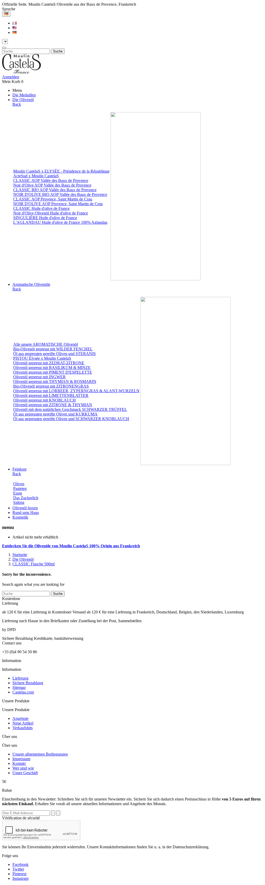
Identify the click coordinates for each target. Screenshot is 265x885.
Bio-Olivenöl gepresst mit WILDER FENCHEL (53, 349)
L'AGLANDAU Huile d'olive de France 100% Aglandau (60, 222)
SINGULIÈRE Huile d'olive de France (45, 218)
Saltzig (18, 502)
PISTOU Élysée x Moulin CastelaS (42, 358)
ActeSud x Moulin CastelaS (36, 176)
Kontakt (19, 763)
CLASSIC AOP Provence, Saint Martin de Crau (52, 199)
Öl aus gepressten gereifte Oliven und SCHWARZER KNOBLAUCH (71, 419)
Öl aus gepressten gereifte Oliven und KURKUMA (55, 414)
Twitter (18, 869)
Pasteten (20, 488)
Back (16, 104)
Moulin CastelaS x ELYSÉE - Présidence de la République (61, 171)
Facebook (20, 864)
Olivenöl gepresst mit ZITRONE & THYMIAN (52, 405)
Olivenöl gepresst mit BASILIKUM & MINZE (52, 367)
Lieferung (20, 678)
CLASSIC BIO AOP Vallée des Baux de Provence (55, 190)
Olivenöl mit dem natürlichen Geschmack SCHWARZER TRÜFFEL (70, 409)
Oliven (18, 484)
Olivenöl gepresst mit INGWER (39, 377)
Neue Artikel (22, 723)
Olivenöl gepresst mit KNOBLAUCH (44, 400)
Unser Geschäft (25, 773)
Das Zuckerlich (25, 498)
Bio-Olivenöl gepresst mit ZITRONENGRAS (51, 386)
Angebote (20, 718)
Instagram (20, 878)
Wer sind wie (23, 768)
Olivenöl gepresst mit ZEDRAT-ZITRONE (48, 363)
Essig (17, 493)
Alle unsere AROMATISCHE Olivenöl (45, 344)
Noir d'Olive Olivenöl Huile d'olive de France (50, 213)
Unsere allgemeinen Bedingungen (40, 754)
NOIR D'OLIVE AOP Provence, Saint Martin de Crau (58, 204)
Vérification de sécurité (21, 818)
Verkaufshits (22, 728)
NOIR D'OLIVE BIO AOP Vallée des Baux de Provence (60, 194)
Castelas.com (23, 692)
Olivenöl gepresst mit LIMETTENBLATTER (51, 395)
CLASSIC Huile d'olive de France (41, 208)
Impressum (21, 759)
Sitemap (19, 687)
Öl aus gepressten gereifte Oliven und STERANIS (54, 353)
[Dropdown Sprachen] (6, 14)
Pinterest (19, 874)
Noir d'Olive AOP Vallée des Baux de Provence (52, 185)
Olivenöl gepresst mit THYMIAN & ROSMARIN (54, 381)
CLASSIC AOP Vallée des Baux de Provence (50, 180)
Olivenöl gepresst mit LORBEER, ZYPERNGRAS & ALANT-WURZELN (76, 391)
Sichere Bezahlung (27, 683)
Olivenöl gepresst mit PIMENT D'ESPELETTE (52, 372)
